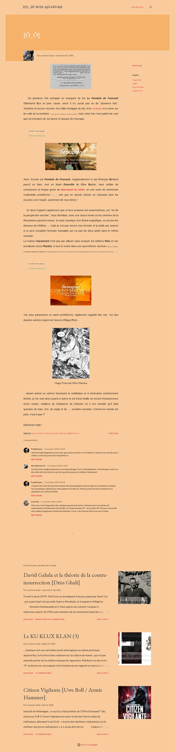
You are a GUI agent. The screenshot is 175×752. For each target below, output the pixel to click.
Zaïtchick (35, 502)
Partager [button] (137, 66)
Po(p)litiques (36, 449)
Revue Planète (138, 87)
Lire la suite (103, 619)
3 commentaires (43, 673)
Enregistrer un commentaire (50, 619)
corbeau (97, 108)
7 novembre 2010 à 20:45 (51, 502)
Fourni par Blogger (89, 745)
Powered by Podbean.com (37, 136)
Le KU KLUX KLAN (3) (51, 636)
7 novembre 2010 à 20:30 (54, 482)
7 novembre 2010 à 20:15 (57, 466)
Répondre (36, 459)
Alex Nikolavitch (38, 466)
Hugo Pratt (136, 80)
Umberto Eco (137, 91)
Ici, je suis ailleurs (42, 7)
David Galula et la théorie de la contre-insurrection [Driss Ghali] (65, 578)
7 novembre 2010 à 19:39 (54, 449)
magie (134, 83)
